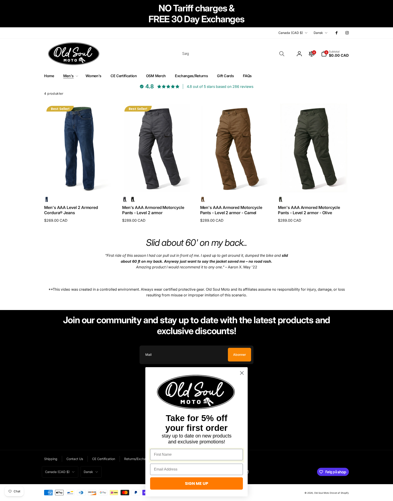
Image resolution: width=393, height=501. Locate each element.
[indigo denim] (46, 199)
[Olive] (280, 199)
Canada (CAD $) (290, 33)
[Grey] (124, 199)
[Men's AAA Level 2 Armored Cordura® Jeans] (80, 184)
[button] (335, 53)
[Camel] (202, 199)
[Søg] (281, 53)
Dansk (318, 33)
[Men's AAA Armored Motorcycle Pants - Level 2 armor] (158, 184)
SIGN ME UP (196, 483)
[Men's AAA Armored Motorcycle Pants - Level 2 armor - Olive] (314, 184)
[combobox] (233, 54)
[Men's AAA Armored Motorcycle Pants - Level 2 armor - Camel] (236, 184)
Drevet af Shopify (339, 492)
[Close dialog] (242, 373)
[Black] (132, 199)
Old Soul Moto (321, 492)
